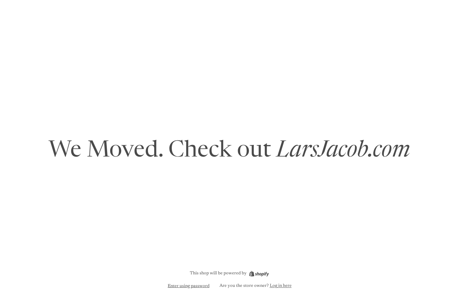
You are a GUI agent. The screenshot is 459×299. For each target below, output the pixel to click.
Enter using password (189, 286)
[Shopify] (259, 274)
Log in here (281, 286)
